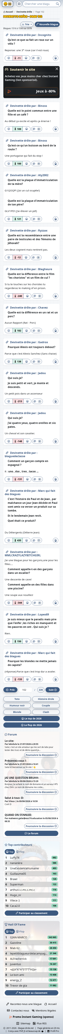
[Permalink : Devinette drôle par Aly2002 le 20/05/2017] (7, 174)
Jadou (42, 373)
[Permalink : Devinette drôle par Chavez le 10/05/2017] (7, 307)
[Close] (56, 68)
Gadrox (43, 342)
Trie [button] (27, 24)
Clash (46, 712)
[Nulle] (9, 58)
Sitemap (24, 1023)
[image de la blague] (55, 58)
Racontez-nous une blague (25, 1004)
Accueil (9, 11)
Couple (46, 705)
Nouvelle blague (48, 24)
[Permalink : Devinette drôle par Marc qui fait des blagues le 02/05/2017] (7, 490)
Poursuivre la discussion (40, 755)
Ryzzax (42, 230)
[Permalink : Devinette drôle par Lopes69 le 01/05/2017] (7, 613)
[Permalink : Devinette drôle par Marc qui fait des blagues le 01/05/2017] (7, 652)
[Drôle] (26, 58)
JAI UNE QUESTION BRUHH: (22, 777)
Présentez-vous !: (15, 760)
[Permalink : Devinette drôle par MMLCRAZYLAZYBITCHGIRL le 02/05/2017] (7, 551)
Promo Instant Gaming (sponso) (32, 1016)
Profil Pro (54, 1031)
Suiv (51, 689)
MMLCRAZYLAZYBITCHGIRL (23, 555)
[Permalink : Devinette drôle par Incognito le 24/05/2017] (7, 34)
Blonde (17, 712)
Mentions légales (45, 1010)
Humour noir (17, 705)
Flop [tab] (21, 851)
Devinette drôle (20, 35)
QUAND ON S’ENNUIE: (18, 815)
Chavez (43, 307)
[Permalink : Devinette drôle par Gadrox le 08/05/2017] (7, 341)
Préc (11, 689)
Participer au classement (32, 913)
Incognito (44, 35)
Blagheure (45, 269)
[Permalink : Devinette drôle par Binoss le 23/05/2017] (7, 105)
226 (41, 689)
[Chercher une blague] (57, 4)
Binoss (42, 106)
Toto (17, 699)
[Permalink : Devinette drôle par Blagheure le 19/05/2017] (7, 268)
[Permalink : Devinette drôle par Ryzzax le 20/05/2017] (7, 230)
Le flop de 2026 (33, 725)
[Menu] (7, 4)
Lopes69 (43, 614)
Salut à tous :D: (14, 797)
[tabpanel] (31, 881)
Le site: (9, 740)
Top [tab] (11, 851)
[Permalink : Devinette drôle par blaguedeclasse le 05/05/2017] (7, 452)
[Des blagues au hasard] (19, 4)
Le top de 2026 (32, 718)
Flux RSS (41, 1023)
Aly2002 (43, 175)
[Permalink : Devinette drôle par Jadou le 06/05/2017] (7, 372)
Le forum (32, 833)
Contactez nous (19, 1010)
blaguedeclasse (15, 456)
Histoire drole (46, 699)
